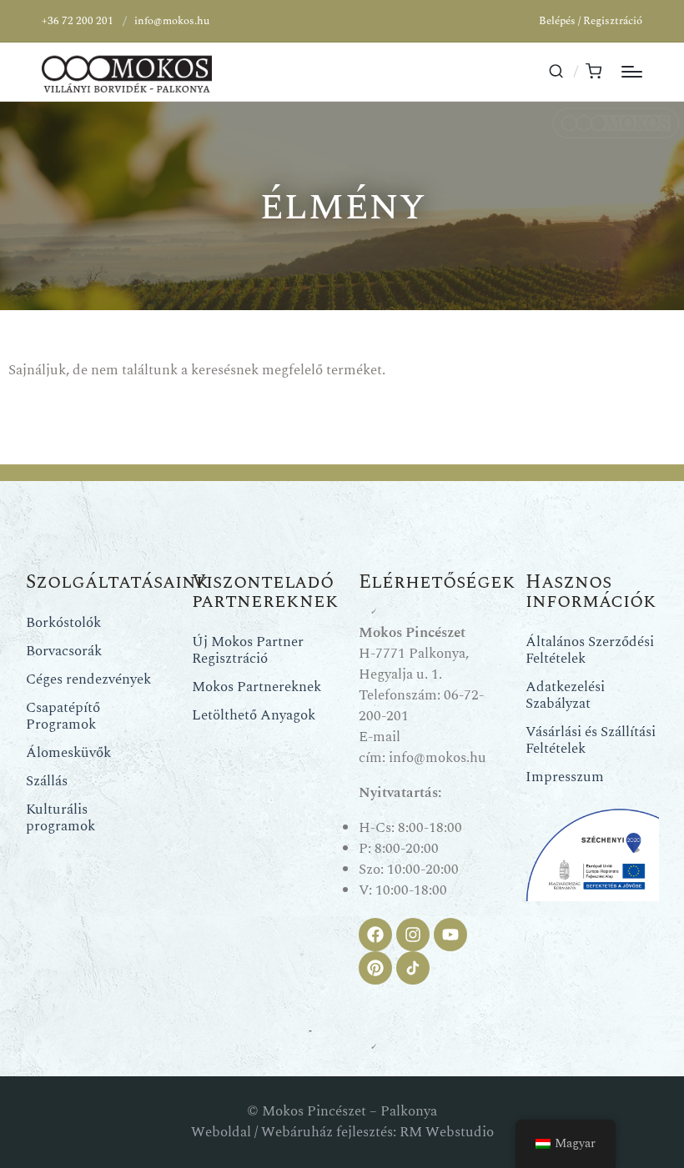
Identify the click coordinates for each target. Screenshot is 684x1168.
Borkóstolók (63, 623)
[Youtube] (450, 934)
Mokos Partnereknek (256, 687)
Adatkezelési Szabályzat (565, 695)
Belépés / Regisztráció (590, 21)
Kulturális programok (60, 818)
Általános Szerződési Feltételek (590, 650)
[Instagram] (413, 934)
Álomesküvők (68, 753)
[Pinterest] (375, 968)
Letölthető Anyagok (253, 715)
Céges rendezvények (88, 679)
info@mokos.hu (171, 21)
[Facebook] (375, 934)
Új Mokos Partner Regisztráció (248, 650)
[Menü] (631, 72)
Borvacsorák (64, 651)
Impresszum (565, 777)
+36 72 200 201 (77, 21)
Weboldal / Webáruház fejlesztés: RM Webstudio (342, 1132)
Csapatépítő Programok (63, 716)
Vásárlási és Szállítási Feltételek (591, 740)
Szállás (47, 781)
